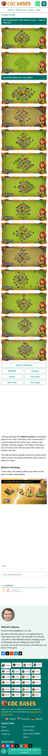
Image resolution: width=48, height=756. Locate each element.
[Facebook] (3, 653)
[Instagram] (12, 653)
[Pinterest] (12, 746)
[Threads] (30, 746)
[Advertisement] (24, 410)
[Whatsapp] (37, 3)
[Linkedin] (16, 653)
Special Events (21, 10)
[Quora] (21, 746)
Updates (31, 10)
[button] (24, 491)
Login (3, 566)
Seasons (10, 10)
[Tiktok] (7, 653)
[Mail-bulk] (20, 653)
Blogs (39, 10)
